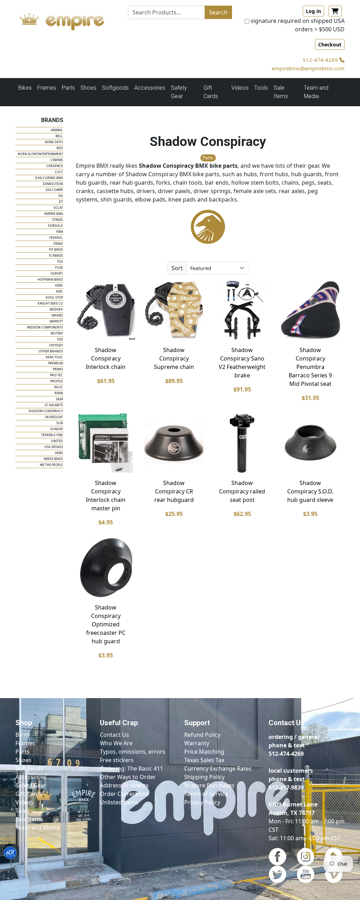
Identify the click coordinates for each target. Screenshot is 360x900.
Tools (22, 811)
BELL (59, 136)
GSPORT (57, 273)
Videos (24, 802)
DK (60, 195)
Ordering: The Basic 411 (131, 768)
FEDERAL (56, 237)
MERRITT (56, 321)
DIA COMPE (54, 189)
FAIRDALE (55, 225)
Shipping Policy (204, 777)
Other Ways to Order (128, 777)
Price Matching (204, 751)
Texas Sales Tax (204, 760)
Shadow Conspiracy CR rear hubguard (174, 491)
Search (218, 12)
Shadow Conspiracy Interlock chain (106, 358)
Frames (25, 743)
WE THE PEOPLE (51, 464)
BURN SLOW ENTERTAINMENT (40, 154)
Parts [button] (68, 87)
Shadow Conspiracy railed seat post (242, 491)
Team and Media (316, 92)
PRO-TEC (56, 375)
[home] (67, 20)
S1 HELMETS (54, 405)
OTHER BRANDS (51, 351)
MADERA (56, 309)
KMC (59, 291)
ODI (60, 339)
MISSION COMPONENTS (45, 327)
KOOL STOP (54, 297)
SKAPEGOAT (54, 417)
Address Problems (124, 785)
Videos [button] (240, 87)
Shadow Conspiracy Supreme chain (174, 358)
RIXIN (58, 393)
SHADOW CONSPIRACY (45, 411)
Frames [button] (46, 87)
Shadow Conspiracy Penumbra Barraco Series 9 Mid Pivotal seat (310, 367)
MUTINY (57, 333)
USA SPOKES (53, 447)
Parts (22, 751)
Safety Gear (30, 785)
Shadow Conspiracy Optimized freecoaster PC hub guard (106, 624)
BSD (60, 148)
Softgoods (29, 768)
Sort (177, 268)
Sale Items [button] (281, 92)
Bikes (22, 735)
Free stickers (117, 760)
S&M (59, 399)
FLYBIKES (56, 255)
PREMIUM (55, 363)
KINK (59, 285)
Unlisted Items (119, 802)
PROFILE (56, 381)
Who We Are (116, 743)
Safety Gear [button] (179, 92)
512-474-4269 (321, 59)
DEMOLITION (53, 183)
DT (61, 201)
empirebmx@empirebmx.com (308, 68)
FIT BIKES (56, 249)
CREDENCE (54, 166)
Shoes (23, 760)
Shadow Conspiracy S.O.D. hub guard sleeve (310, 491)
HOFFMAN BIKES (50, 279)
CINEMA (57, 160)
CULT (59, 172)
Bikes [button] (25, 87)
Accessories (31, 777)
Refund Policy (202, 735)
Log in (313, 11)
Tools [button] (261, 87)
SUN (59, 423)
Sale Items (29, 819)
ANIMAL (57, 130)
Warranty (196, 743)
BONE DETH (54, 142)
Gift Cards (211, 92)
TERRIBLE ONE (52, 435)
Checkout (329, 44)
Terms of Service (206, 794)
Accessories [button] (149, 87)
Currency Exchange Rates (218, 768)
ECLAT (58, 207)
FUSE (59, 267)
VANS (59, 453)
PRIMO (58, 369)
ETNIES (57, 219)
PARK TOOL (54, 357)
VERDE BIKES (53, 459)
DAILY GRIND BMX (49, 177)
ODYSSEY (56, 345)
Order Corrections (124, 794)
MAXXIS (57, 315)
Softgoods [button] (115, 87)
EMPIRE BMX (53, 213)
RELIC (58, 387)
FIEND (58, 243)
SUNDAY (56, 429)
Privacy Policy (202, 802)
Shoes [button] (88, 87)
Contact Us (114, 735)
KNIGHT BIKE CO (50, 303)
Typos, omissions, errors (132, 751)
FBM (59, 231)
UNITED (57, 441)
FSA (60, 261)
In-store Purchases (209, 785)
